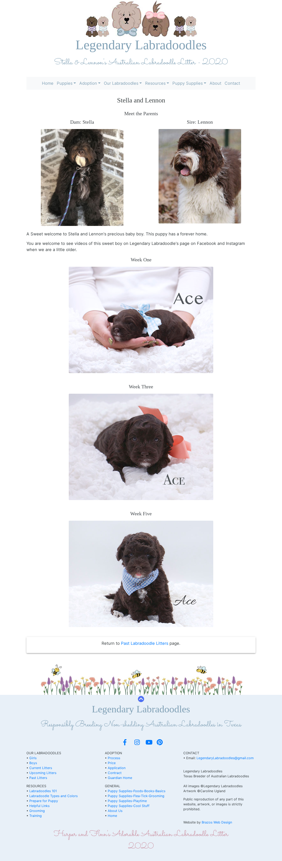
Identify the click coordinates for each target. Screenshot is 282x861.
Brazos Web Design (217, 822)
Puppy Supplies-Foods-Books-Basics (136, 791)
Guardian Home (120, 778)
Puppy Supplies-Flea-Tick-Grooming (136, 796)
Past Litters (38, 778)
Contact (232, 83)
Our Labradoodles (121, 83)
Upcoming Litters (42, 773)
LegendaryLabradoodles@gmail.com (225, 758)
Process (114, 758)
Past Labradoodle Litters (144, 643)
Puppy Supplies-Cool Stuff (128, 806)
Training (35, 816)
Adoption (88, 83)
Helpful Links (39, 806)
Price (112, 763)
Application (117, 768)
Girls (33, 758)
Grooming (37, 811)
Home (47, 83)
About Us (115, 811)
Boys (33, 763)
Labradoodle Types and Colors (53, 796)
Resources (155, 83)
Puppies (64, 83)
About (215, 83)
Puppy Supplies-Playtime (127, 801)
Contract (115, 773)
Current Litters (40, 768)
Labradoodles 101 (43, 791)
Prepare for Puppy (43, 801)
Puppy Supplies (187, 83)
